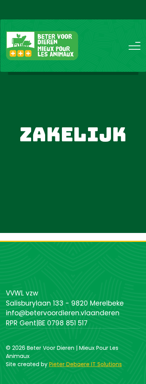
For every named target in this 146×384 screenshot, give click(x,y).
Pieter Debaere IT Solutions (85, 364)
